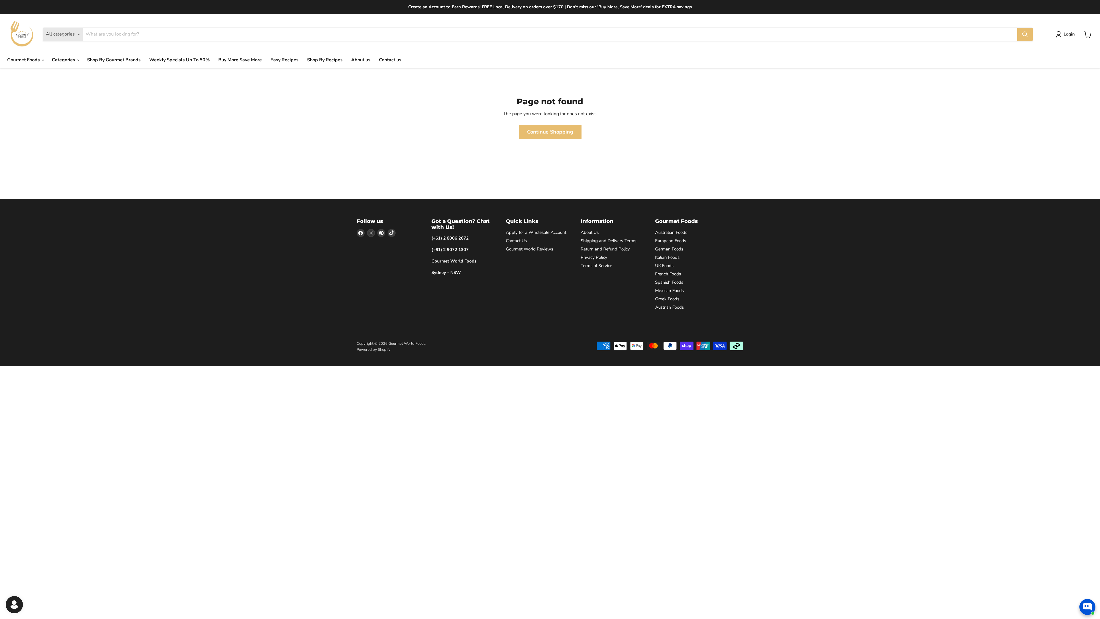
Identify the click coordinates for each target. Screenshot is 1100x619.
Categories (64, 60)
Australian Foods (671, 232)
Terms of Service (596, 266)
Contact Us (516, 241)
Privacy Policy (594, 257)
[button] (1066, 34)
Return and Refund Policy (605, 249)
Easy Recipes (284, 60)
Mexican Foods (669, 290)
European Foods (670, 241)
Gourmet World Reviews (529, 249)
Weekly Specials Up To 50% (179, 60)
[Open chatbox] (1087, 607)
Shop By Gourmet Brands (114, 60)
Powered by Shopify (373, 349)
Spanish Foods (669, 282)
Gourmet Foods (24, 60)
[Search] (1025, 34)
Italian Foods (667, 257)
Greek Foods (667, 299)
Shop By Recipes (325, 60)
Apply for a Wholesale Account (536, 232)
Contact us (390, 60)
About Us (590, 232)
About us (360, 60)
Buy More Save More (240, 60)
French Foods (668, 274)
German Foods (669, 249)
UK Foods (664, 266)
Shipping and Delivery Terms (608, 241)
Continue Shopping (550, 131)
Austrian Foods (669, 307)
